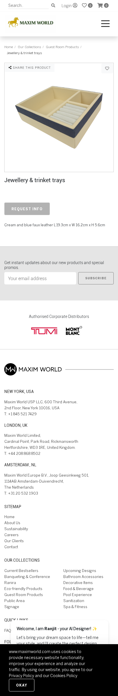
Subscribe (96, 278)
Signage (11, 607)
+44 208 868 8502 (24, 453)
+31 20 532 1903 (23, 493)
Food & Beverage (78, 589)
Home (8, 47)
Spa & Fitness (75, 607)
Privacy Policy (21, 675)
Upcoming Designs (79, 571)
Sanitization (73, 601)
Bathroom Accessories (83, 577)
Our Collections (29, 47)
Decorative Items (78, 583)
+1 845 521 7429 (22, 414)
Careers (11, 535)
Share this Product (31, 67)
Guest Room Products (62, 47)
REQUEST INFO (27, 209)
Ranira (10, 583)
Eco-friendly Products (23, 589)
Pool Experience (77, 595)
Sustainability (16, 529)
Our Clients (14, 541)
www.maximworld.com (29, 651)
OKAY (21, 685)
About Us (12, 523)
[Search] (53, 5)
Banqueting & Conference (27, 577)
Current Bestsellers (21, 571)
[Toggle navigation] (105, 23)
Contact (11, 547)
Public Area (14, 601)
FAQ (7, 630)
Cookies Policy (63, 675)
